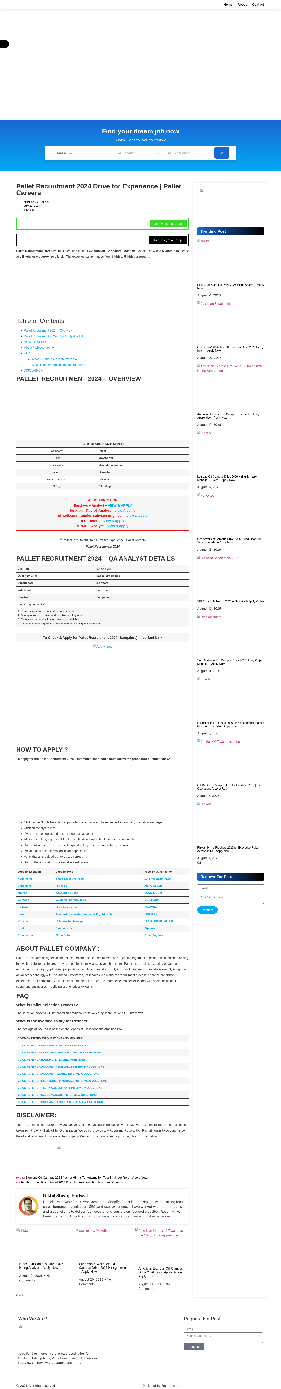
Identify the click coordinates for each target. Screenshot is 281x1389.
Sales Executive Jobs (70, 878)
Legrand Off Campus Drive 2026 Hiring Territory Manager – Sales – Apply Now (227, 478)
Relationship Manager (70, 921)
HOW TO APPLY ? (36, 342)
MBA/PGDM (151, 899)
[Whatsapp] (255, 215)
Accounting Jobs (67, 892)
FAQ (27, 353)
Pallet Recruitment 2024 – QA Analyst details (54, 336)
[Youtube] (31, 1374)
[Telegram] (231, 215)
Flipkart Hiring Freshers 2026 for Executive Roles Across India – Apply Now (228, 849)
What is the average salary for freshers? (58, 364)
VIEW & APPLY (120, 505)
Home (228, 4)
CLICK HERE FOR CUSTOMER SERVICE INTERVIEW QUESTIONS (59, 1052)
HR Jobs (61, 885)
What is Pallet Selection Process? (54, 359)
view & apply (125, 510)
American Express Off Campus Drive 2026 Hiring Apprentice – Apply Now (160, 1272)
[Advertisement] (114, 37)
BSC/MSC (150, 914)
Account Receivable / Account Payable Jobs (85, 914)
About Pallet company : (39, 347)
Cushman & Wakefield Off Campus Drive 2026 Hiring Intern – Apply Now (102, 1268)
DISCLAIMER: (34, 370)
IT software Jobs (67, 906)
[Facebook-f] (21, 1374)
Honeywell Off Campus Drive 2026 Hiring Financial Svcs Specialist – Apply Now (229, 540)
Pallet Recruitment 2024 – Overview (48, 330)
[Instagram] (52, 1374)
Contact (258, 4)
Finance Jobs (65, 928)
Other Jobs (63, 935)
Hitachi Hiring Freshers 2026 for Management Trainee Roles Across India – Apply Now (230, 724)
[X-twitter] (73, 1374)
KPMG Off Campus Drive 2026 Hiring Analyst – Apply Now (41, 1266)
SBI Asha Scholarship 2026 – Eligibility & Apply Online (230, 601)
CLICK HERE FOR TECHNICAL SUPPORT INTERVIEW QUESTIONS (60, 1087)
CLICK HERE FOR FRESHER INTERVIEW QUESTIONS (52, 1045)
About (242, 4)
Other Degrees (153, 935)
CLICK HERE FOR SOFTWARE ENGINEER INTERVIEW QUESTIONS (60, 1101)
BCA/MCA (150, 906)
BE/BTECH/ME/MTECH (158, 921)
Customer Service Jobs (71, 899)
